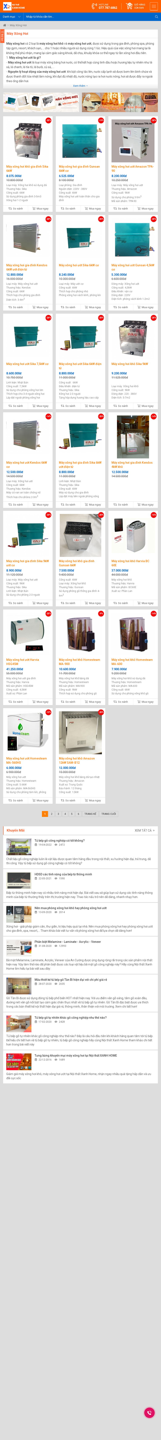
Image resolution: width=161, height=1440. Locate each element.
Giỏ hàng (139, 6)
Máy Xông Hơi (18, 25)
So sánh (17, 208)
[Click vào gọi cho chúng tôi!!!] (149, 1413)
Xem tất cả (143, 830)
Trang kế (90, 814)
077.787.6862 (108, 7)
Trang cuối (108, 814)
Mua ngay (42, 208)
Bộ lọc (2, 37)
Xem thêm (79, 85)
